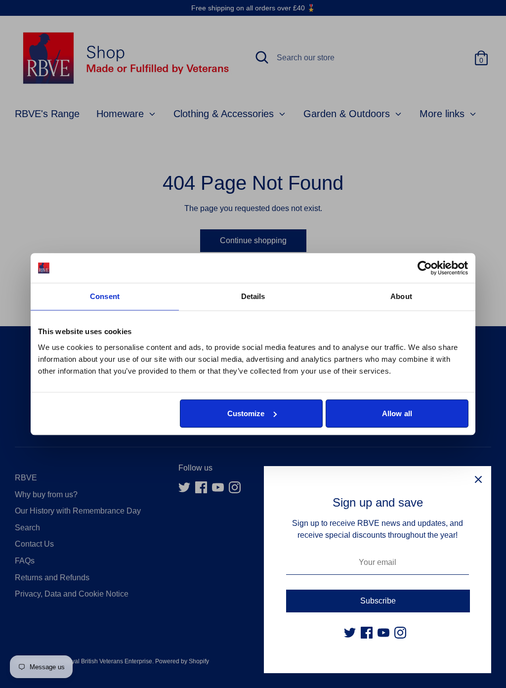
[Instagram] (400, 633)
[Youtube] (383, 633)
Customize (246, 413)
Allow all (397, 413)
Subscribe (378, 601)
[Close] (478, 479)
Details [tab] (253, 296)
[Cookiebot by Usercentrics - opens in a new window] (424, 267)
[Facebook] (367, 633)
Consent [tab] (105, 296)
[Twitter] (350, 633)
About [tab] (401, 296)
